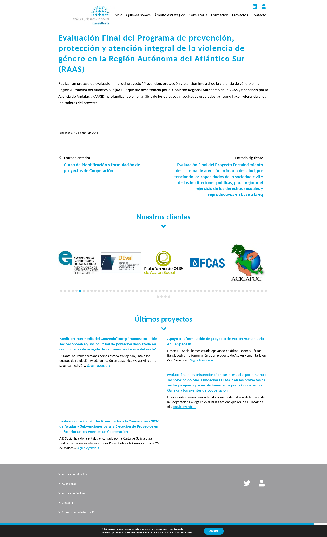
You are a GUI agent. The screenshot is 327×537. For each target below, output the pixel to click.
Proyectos (240, 15)
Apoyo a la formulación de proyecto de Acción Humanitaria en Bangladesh (215, 341)
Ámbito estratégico (169, 15)
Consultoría (198, 15)
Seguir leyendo (98, 366)
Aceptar (213, 531)
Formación (219, 15)
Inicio (118, 15)
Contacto (259, 15)
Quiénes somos (138, 15)
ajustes (189, 532)
